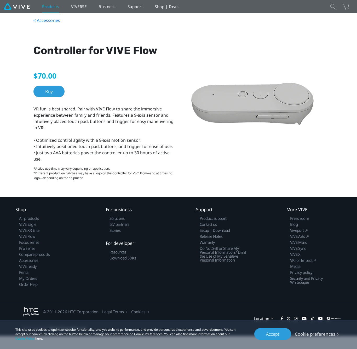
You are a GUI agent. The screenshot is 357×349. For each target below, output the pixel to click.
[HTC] (31, 311)
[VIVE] (17, 6)
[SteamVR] (333, 318)
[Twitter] (288, 318)
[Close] (332, 6)
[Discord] (304, 318)
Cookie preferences (315, 334)
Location (261, 318)
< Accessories (46, 20)
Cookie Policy (24, 338)
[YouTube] (320, 318)
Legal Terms (113, 311)
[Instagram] (296, 318)
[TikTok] (312, 318)
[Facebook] (282, 318)
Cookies (138, 311)
